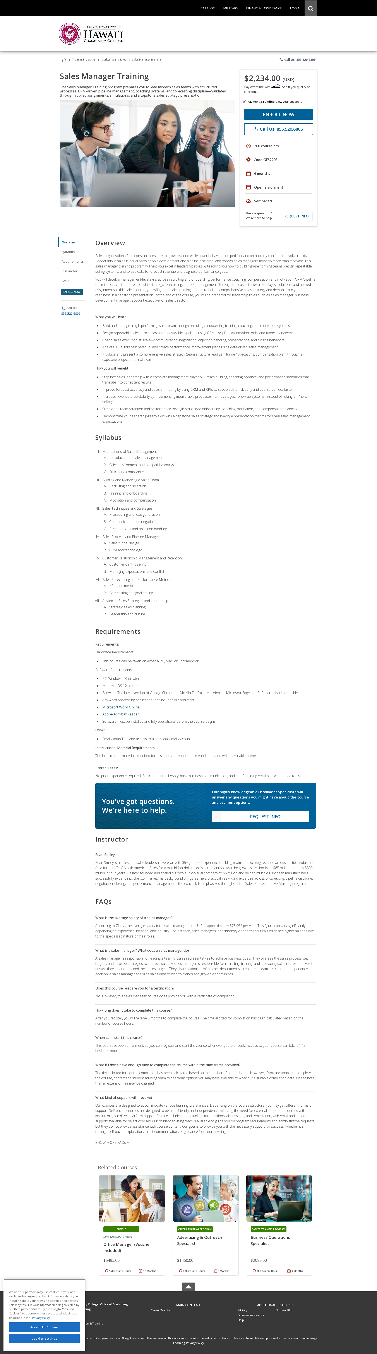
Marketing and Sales (113, 59)
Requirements (73, 261)
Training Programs (83, 59)
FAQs (65, 281)
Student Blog (284, 1310)
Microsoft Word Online (121, 707)
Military (242, 1310)
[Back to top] (188, 1304)
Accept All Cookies (44, 1327)
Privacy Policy (195, 1343)
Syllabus (68, 252)
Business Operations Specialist (270, 1240)
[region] (44, 1315)
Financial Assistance (251, 1315)
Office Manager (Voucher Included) (127, 1247)
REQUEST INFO (296, 216)
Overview (68, 242)
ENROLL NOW (279, 114)
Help (241, 1320)
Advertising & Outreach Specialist (199, 1240)
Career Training (161, 1310)
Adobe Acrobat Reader (120, 714)
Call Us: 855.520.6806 (297, 59)
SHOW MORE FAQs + (112, 1142)
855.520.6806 (70, 313)
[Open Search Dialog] (311, 8)
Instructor (70, 271)
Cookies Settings (44, 1338)
